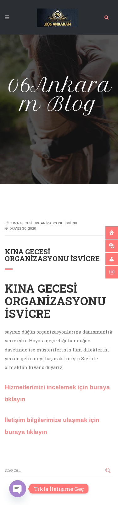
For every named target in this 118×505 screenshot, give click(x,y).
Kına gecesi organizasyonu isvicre (44, 223)
